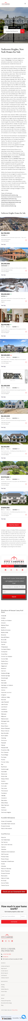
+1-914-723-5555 (7, 954)
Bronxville (3, 639)
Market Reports (5, 989)
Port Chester (4, 752)
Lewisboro (4, 709)
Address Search (5, 977)
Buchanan (4, 642)
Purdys (3, 759)
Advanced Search (5, 966)
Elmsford (3, 668)
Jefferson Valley (5, 697)
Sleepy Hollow (5, 779)
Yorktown (9, 60)
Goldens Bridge (5, 673)
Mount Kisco (4, 726)
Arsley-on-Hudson (6, 620)
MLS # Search (4, 973)
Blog (2, 1005)
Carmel (15, 158)
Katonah (3, 699)
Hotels (3, 864)
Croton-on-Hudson (6, 656)
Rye (2, 764)
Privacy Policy (15, 1010)
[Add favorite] (26, 240)
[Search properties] (22, 31)
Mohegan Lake (5, 721)
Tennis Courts (5, 885)
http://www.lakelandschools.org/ (11, 202)
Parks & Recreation (6, 828)
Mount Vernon (5, 731)
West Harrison (5, 805)
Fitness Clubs (5, 856)
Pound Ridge (4, 755)
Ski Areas (3, 880)
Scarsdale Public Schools (8, 823)
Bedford (3, 627)
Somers (16, 156)
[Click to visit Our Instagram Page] (11, 570)
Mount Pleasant (5, 728)
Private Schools (5, 826)
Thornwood (4, 791)
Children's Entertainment (8, 852)
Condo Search (4, 970)
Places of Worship (6, 868)
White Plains (4, 803)
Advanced (12, 27)
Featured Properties (6, 1000)
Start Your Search (14, 525)
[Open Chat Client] (24, 1017)
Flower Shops (5, 859)
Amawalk (3, 615)
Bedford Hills (4, 632)
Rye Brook (4, 767)
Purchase (3, 757)
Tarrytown (4, 788)
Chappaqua (4, 647)
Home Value (4, 991)
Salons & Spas (5, 878)
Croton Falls (4, 659)
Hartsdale (4, 683)
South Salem (4, 783)
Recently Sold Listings (6, 1003)
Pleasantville (4, 747)
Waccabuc (4, 800)
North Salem (4, 735)
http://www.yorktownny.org (9, 195)
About (2, 998)
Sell (18, 27)
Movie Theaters (5, 871)
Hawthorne (4, 687)
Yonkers (3, 807)
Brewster (3, 635)
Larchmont (4, 707)
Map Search (4, 968)
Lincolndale (4, 711)
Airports (3, 837)
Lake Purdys (4, 704)
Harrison (3, 680)
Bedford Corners (5, 630)
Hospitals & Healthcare (7, 861)
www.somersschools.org (8, 206)
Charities (3, 849)
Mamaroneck (4, 719)
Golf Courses (4, 854)
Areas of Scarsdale (6, 821)
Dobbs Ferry (4, 661)
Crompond (4, 651)
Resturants (4, 876)
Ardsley (3, 618)
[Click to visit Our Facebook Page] (5, 570)
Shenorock (4, 774)
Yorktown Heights (6, 812)
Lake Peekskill (5, 702)
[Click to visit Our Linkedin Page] (22, 570)
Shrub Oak (4, 776)
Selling (2, 986)
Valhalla (3, 795)
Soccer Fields (5, 883)
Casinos (3, 847)
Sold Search (4, 975)
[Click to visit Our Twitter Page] (17, 570)
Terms (20, 1018)
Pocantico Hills (5, 750)
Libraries (3, 866)
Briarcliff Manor (5, 637)
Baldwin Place (5, 625)
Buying (2, 984)
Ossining (3, 738)
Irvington (3, 695)
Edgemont (4, 666)
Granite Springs (5, 675)
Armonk (3, 623)
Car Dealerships (5, 840)
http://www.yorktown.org (8, 198)
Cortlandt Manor (6, 156)
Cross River (4, 654)
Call (7, 566)
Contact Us (5, 956)
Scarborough (5, 769)
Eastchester (4, 663)
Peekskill (3, 743)
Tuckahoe (4, 793)
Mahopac (3, 714)
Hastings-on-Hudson (7, 685)
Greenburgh (4, 678)
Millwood (3, 716)
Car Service (4, 842)
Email (20, 566)
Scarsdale (4, 771)
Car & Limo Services (6, 844)
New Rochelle (5, 733)
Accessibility (16, 1018)
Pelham (3, 745)
